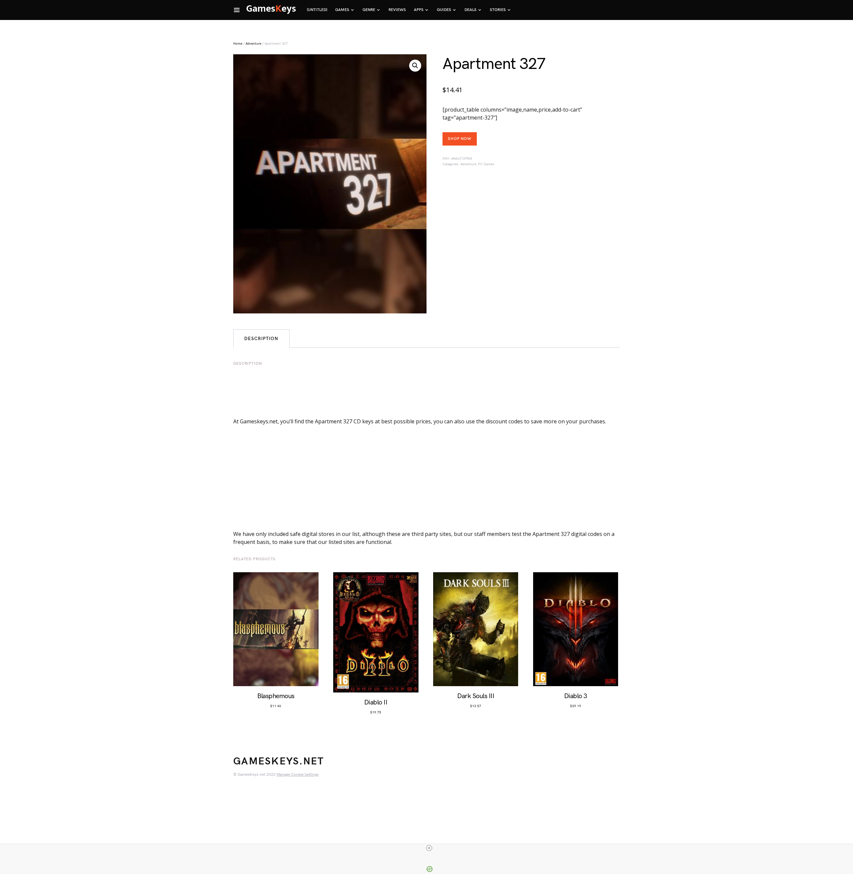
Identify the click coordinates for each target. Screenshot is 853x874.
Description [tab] (261, 338)
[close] (429, 848)
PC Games (486, 164)
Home (237, 44)
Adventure (253, 44)
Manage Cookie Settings (298, 774)
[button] (415, 66)
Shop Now (459, 138)
